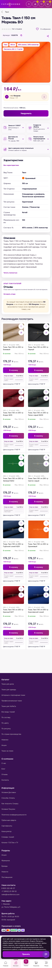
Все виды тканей (8, 712)
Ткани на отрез (7, 751)
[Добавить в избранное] (21, 326)
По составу (6, 717)
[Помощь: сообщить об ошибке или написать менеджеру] (45, 954)
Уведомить (26, 113)
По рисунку (6, 728)
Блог (3, 769)
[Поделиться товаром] (47, 36)
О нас (4, 763)
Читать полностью (10, 273)
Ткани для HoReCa (9, 706)
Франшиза (6, 860)
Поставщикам (7, 877)
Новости (5, 872)
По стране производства (11, 734)
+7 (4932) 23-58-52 (9, 891)
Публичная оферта (9, 820)
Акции (4, 745)
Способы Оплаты (8, 798)
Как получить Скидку (10, 803)
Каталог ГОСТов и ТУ (10, 842)
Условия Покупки (8, 809)
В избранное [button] (45, 29)
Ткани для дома (8, 684)
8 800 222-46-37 (8, 888)
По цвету (5, 723)
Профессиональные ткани (12, 701)
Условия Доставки (9, 792)
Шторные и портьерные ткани (13, 695)
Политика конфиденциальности (14, 815)
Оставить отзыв (9, 294)
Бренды (5, 866)
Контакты (5, 780)
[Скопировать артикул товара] (21, 35)
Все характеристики (11, 165)
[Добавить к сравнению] (21, 332)
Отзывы (5, 774)
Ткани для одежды (9, 689)
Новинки (5, 740)
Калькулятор (6, 831)
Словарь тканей (8, 837)
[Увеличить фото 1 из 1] (26, 62)
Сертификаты (7, 826)
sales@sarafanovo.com (10, 894)
